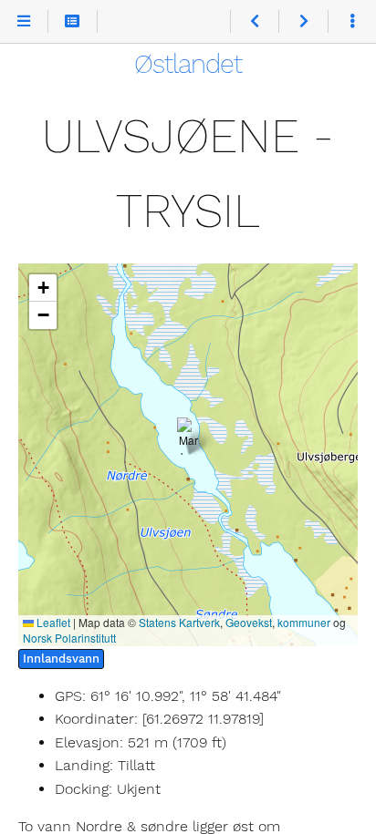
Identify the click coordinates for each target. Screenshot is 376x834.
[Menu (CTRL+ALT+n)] (24, 22)
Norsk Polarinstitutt (69, 637)
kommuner (303, 622)
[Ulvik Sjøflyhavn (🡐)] (254, 22)
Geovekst (248, 622)
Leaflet (52, 622)
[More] (352, 22)
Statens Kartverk (179, 622)
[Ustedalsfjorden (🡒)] (302, 22)
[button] (188, 436)
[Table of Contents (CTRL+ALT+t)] (72, 22)
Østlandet (188, 63)
